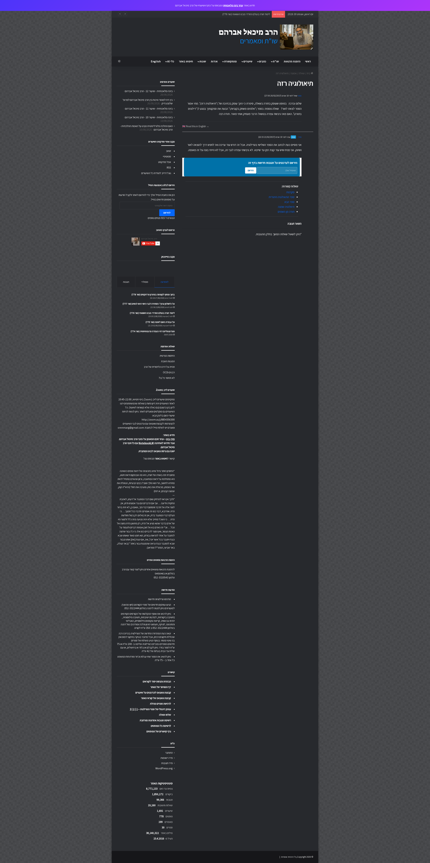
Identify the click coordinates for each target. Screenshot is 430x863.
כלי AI (170, 61)
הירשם (251, 170)
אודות (214, 61)
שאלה (302, 73)
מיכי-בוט (170, 439)
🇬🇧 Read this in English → (195, 126)
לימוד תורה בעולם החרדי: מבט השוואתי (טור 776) (152, 312)
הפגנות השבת (168, 361)
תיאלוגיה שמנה (286, 207)
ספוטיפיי (167, 156)
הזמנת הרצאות (292, 61)
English (156, 61)
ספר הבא (289, 202)
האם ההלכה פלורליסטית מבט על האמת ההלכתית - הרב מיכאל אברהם (146, 127)
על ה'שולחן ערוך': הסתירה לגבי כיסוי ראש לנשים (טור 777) (149, 303)
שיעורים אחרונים (167, 81)
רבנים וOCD (169, 372)
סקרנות (290, 192)
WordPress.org (164, 768)
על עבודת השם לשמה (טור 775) (254, 14)
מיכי (300, 137)
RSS (169, 167)
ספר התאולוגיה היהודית (281, 197)
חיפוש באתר (186, 61)
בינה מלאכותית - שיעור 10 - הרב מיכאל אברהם (149, 117)
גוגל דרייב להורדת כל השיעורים (156, 173)
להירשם (166, 212)
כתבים (262, 61)
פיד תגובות (167, 763)
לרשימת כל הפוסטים (161, 726)
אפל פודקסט (164, 162)
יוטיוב (168, 151)
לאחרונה (164, 281)
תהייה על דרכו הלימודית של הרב (159, 367)
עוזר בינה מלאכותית (233, 5)
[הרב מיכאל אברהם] (262, 37)
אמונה (294, 73)
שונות (203, 61)
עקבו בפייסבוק (168, 256)
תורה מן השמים (286, 212)
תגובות (126, 281)
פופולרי (144, 281)
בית (309, 73)
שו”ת (276, 61)
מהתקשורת (230, 61)
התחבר (169, 752)
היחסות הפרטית (167, 355)
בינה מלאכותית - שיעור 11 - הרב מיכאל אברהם (149, 108)
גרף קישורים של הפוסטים (158, 731)
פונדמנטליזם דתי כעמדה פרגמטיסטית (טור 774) (153, 331)
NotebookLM (146, 443)
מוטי (300, 95)
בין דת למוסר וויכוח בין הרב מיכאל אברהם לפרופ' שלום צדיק (147, 101)
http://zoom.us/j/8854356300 (158, 419)
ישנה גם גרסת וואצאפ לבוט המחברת (157, 451)
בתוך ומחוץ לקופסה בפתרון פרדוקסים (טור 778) (153, 294)
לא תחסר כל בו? (167, 378)
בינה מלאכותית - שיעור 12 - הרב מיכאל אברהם (149, 91)
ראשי (308, 61)
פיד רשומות (167, 758)
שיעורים (248, 61)
